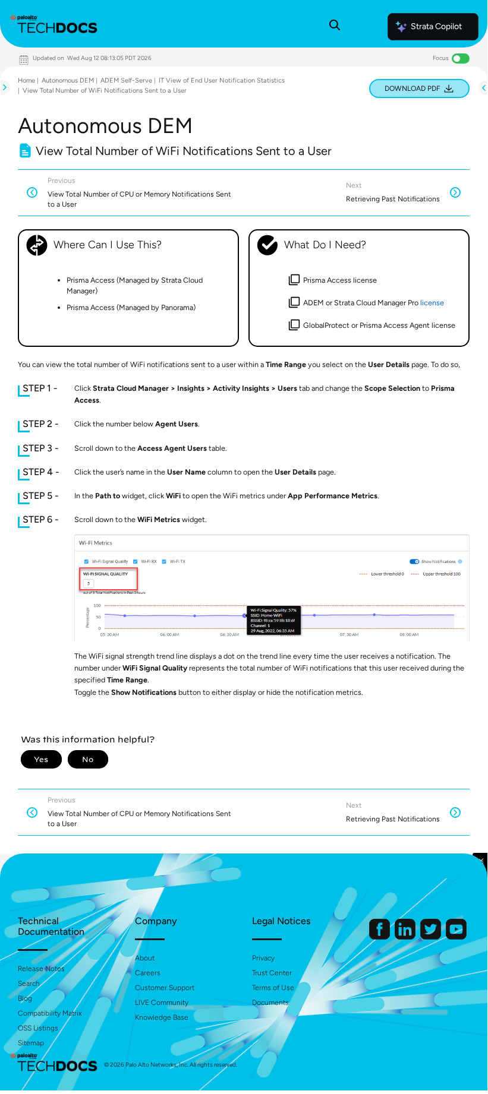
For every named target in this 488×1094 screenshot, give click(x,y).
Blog (25, 998)
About (145, 958)
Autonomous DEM (68, 80)
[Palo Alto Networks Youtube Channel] (456, 937)
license (432, 302)
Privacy (263, 958)
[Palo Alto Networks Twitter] (431, 937)
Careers (147, 973)
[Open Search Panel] (335, 27)
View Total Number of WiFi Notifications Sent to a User (105, 90)
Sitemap (31, 1043)
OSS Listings (38, 1028)
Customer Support (164, 988)
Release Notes (41, 969)
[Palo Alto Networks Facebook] (380, 937)
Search (29, 983)
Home (26, 80)
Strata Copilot (436, 26)
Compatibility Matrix (49, 1013)
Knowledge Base (161, 1017)
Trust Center (272, 973)
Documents (270, 1002)
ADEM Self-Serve (126, 80)
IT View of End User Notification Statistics (222, 80)
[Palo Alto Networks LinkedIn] (406, 937)
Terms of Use (273, 988)
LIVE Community (161, 1002)
